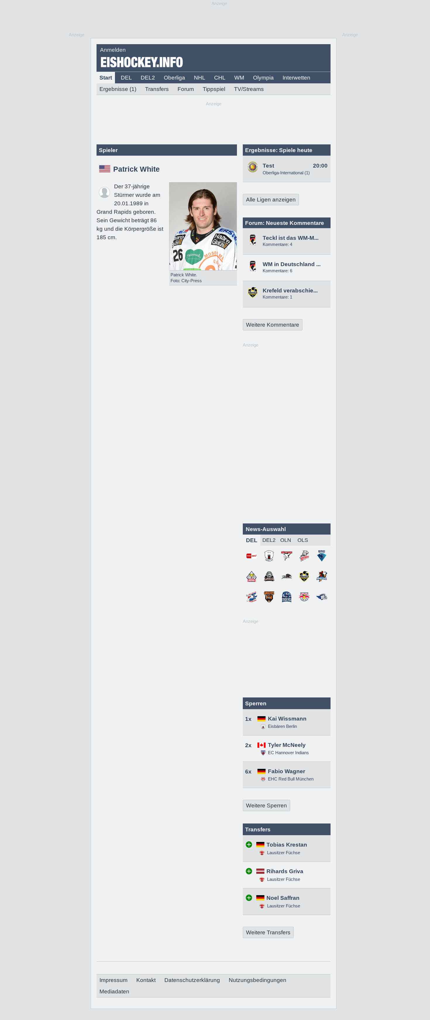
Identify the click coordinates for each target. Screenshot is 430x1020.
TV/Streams (249, 89)
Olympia (263, 78)
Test (268, 166)
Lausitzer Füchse (283, 852)
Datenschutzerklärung (192, 980)
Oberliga (174, 78)
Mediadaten (114, 991)
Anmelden (113, 50)
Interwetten (296, 78)
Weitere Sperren (266, 805)
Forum (186, 89)
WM (239, 78)
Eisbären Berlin (282, 726)
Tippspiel (214, 89)
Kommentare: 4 (277, 244)
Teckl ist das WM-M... (291, 238)
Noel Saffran (283, 898)
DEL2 (148, 78)
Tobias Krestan (286, 845)
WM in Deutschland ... (292, 264)
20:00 (320, 166)
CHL (220, 78)
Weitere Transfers (268, 932)
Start (105, 78)
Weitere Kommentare (272, 325)
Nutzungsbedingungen (257, 980)
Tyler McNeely (287, 745)
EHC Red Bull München (291, 778)
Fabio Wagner (286, 771)
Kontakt (146, 980)
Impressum (113, 980)
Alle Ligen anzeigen (271, 200)
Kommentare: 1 (277, 296)
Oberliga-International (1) (286, 172)
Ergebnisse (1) (117, 89)
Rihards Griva (284, 871)
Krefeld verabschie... (290, 290)
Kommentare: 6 (277, 270)
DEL (126, 78)
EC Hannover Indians (288, 752)
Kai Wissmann (287, 719)
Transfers (157, 89)
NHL (199, 78)
